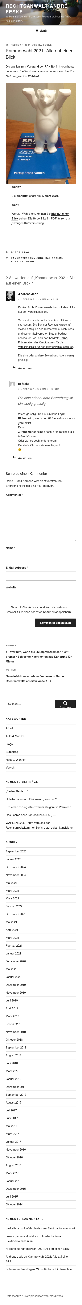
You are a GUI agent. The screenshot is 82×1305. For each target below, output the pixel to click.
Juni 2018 (12, 1063)
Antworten (25, 368)
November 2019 (16, 992)
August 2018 (13, 1055)
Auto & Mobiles (15, 736)
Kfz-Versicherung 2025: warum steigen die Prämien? (38, 807)
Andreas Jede (28, 294)
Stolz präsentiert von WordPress (43, 1296)
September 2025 (16, 851)
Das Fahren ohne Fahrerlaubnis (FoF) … (31, 815)
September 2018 (16, 1047)
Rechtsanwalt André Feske (37, 8)
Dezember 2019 (16, 984)
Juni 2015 (12, 1196)
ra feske (45, 44)
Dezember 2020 (16, 961)
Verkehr (10, 767)
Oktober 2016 (14, 1157)
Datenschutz (13, 1296)
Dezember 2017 (16, 1087)
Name (10, 548)
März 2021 (12, 937)
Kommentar (14, 494)
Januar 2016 (13, 1181)
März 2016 (12, 1173)
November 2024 (16, 875)
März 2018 (12, 1071)
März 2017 (12, 1134)
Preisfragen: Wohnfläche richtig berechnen (46, 1269)
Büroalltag (20, 252)
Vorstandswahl (23, 261)
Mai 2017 (11, 1126)
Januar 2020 (13, 977)
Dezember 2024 (16, 867)
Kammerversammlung (27, 258)
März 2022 (12, 898)
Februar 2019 (14, 1024)
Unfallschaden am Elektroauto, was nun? (31, 799)
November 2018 (16, 1032)
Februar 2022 (14, 906)
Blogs (9, 744)
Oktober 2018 (14, 1039)
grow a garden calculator (21, 1236)
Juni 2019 (12, 1000)
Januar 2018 (13, 1079)
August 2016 (13, 1165)
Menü (43, 30)
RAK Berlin (53, 258)
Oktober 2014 (14, 1204)
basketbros (13, 1228)
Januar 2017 (13, 1141)
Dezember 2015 (16, 1188)
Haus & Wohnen (16, 759)
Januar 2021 (13, 953)
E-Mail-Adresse (17, 567)
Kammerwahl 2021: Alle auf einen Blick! (45, 1248)
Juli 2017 (11, 1110)
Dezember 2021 (16, 914)
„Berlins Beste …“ (17, 791)
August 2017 (13, 1102)
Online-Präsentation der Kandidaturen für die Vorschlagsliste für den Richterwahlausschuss (45, 342)
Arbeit (9, 728)
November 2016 (16, 1149)
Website (11, 587)
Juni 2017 (12, 1118)
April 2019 (12, 1008)
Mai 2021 (11, 922)
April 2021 (12, 930)
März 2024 (12, 890)
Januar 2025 (13, 859)
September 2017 (16, 1094)
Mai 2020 (11, 969)
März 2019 (12, 1016)
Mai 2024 (11, 883)
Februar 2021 (14, 945)
